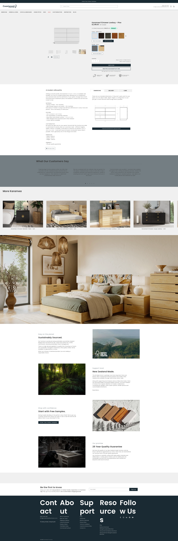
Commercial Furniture (65, 528)
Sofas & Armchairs (26, 12)
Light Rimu (121, 35)
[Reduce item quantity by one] (93, 61)
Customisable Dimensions (113, 75)
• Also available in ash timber (54, 114)
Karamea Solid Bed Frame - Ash (66, 229)
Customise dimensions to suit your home (111, 128)
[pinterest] (129, 517)
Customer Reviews (64, 522)
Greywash (108, 35)
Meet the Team (64, 518)
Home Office (37, 12)
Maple (115, 35)
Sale (49, 12)
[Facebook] (48, 57)
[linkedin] (126, 517)
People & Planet (64, 524)
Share (57, 57)
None (94, 48)
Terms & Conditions (85, 524)
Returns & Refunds (84, 520)
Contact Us (82, 528)
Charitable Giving (64, 526)
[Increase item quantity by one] (97, 61)
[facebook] (120, 517)
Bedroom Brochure (104, 527)
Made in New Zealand (99, 75)
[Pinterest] (51, 57)
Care (125, 90)
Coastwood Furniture (48, 539)
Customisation (57, 12)
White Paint (94, 35)
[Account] (171, 6)
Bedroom (4, 12)
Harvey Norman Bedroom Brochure (108, 531)
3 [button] (89, 183)
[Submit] (62, 6)
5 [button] (94, 183)
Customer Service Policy (86, 526)
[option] (66, 35)
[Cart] (173, 6)
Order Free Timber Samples (89, 1)
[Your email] (109, 489)
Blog (74, 12)
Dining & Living (13, 12)
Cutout (101, 48)
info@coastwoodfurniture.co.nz (161, 6)
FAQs (81, 516)
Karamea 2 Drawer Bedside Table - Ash (23, 229)
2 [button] (87, 183)
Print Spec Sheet (50, 148)
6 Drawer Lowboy (72, 94)
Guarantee (82, 518)
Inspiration (67, 12)
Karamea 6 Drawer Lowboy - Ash (110, 229)
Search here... (66, 6)
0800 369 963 (44, 516)
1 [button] (85, 183)
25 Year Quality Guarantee (125, 75)
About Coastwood (64, 516)
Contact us (128, 61)
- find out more (69, 117)
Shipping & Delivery (64, 520)
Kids (44, 12)
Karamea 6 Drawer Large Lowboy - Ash (154, 229)
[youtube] (132, 517)
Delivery (111, 90)
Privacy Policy (83, 522)
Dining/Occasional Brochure (106, 529)
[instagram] (123, 517)
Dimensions (97, 90)
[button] (174, 216)
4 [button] (91, 183)
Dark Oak (101, 35)
